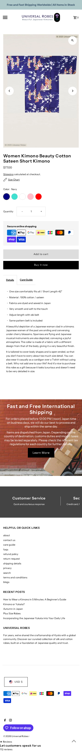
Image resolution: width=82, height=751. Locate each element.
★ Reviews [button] (6, 741)
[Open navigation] (11, 17)
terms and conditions (15, 577)
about (6, 535)
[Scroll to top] (74, 741)
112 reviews (6, 749)
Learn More (41, 452)
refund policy (10, 554)
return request (11, 558)
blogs (6, 582)
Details (10, 280)
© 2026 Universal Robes (16, 736)
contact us (9, 540)
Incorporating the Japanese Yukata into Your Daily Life (34, 618)
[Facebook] (4, 720)
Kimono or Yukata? (14, 604)
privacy (7, 568)
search (7, 572)
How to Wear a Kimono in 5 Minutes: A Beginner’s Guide (34, 599)
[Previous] (9, 91)
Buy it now (41, 264)
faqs (5, 549)
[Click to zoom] (72, 40)
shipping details (12, 563)
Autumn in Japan (13, 608)
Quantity (8, 211)
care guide (9, 544)
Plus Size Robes (12, 613)
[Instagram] (10, 720)
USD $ (18, 681)
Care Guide (26, 279)
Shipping (8, 174)
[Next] (72, 91)
